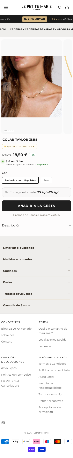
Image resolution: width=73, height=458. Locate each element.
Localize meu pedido (53, 339)
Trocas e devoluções (17, 294)
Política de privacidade (54, 370)
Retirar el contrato (51, 401)
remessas (45, 346)
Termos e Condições (52, 363)
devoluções (9, 368)
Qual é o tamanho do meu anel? (53, 331)
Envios (7, 282)
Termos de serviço (51, 394)
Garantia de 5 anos (16, 305)
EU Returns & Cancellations (10, 383)
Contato (6, 341)
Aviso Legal (46, 377)
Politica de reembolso (16, 374)
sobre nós (7, 335)
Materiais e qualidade (18, 248)
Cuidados (10, 271)
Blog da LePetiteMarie (16, 328)
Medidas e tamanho (17, 259)
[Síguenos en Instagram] (3, 423)
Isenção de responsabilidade (50, 385)
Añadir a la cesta (36, 206)
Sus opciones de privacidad (50, 410)
